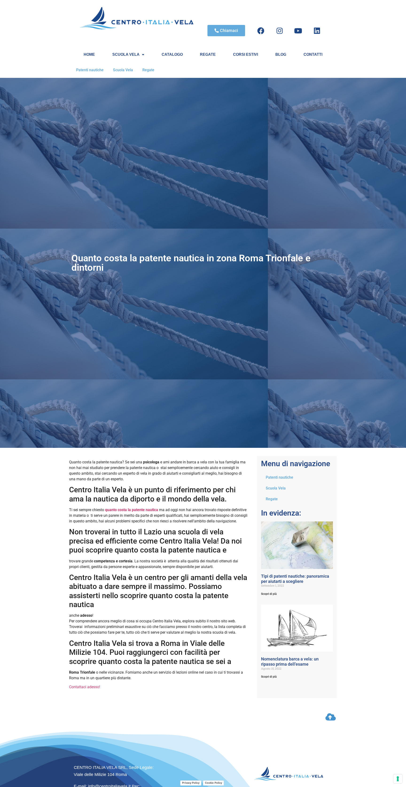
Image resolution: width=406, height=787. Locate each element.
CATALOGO (172, 54)
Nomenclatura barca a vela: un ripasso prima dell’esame (290, 661)
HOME (89, 54)
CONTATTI (313, 54)
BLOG (280, 54)
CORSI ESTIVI (245, 54)
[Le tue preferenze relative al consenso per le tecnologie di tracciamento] (397, 778)
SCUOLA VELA (126, 54)
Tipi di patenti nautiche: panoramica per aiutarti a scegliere (295, 579)
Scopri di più (269, 594)
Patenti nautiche (90, 70)
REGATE (208, 54)
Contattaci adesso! (84, 687)
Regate (148, 70)
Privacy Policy (190, 782)
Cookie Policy (213, 782)
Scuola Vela (123, 70)
